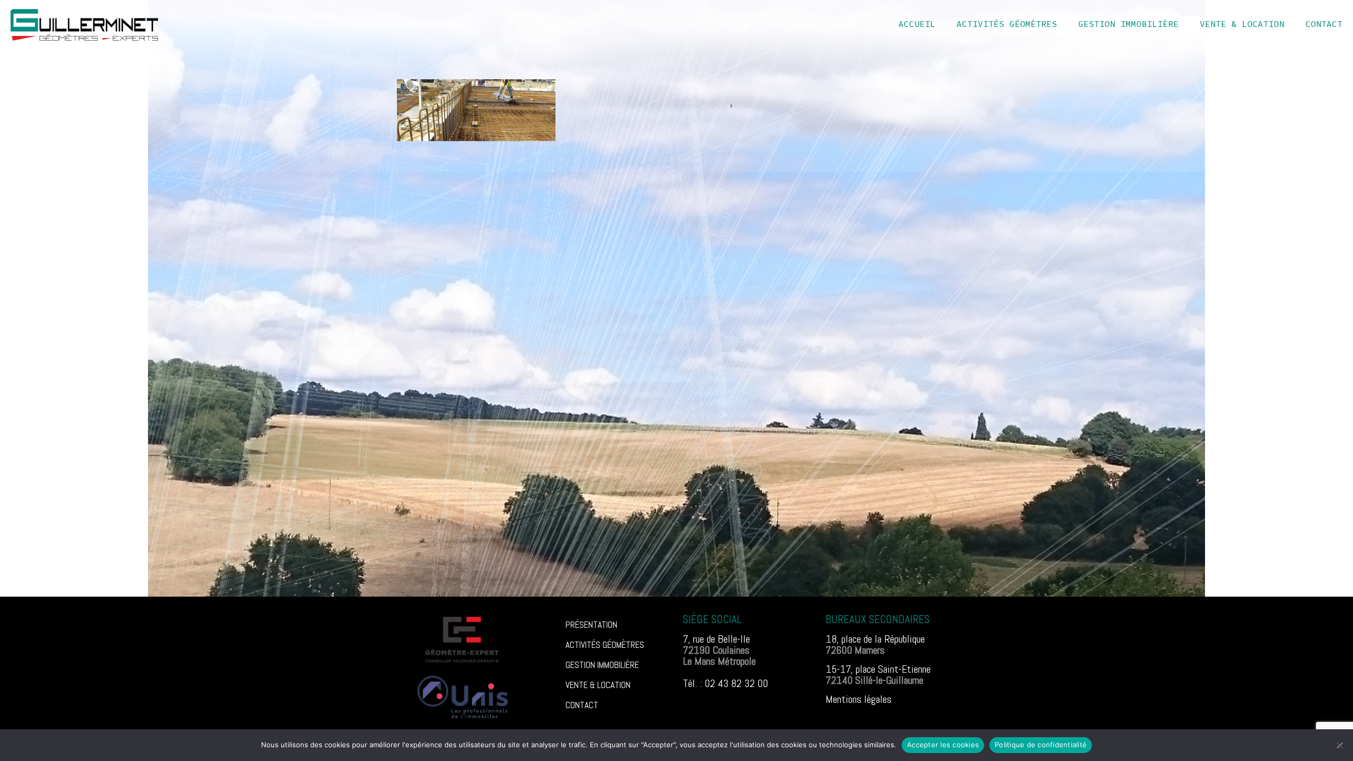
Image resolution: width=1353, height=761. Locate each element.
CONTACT (582, 705)
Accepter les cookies (943, 744)
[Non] (1340, 745)
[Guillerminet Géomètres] (84, 24)
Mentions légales (859, 699)
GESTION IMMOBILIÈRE (602, 665)
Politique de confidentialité (1041, 744)
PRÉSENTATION (591, 624)
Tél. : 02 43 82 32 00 (725, 683)
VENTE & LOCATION (598, 685)
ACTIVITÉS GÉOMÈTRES (605, 645)
